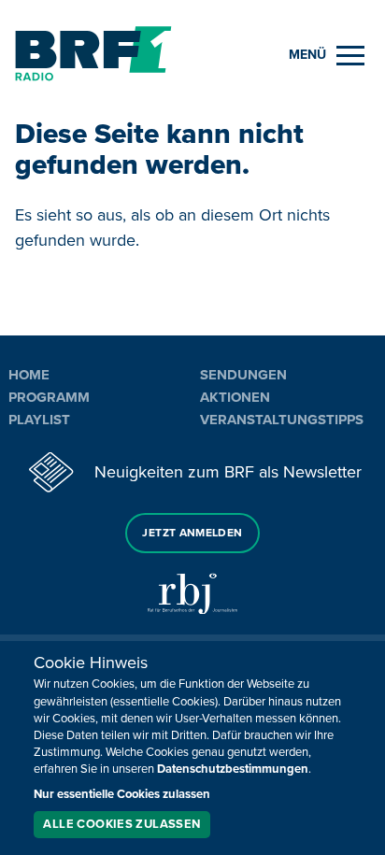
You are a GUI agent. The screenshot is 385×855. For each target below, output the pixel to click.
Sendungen (243, 374)
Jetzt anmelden (192, 533)
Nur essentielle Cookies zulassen (122, 794)
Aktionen (235, 397)
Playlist (39, 419)
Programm (49, 397)
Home (29, 374)
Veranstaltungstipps (282, 419)
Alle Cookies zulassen (121, 824)
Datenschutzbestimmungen (232, 769)
